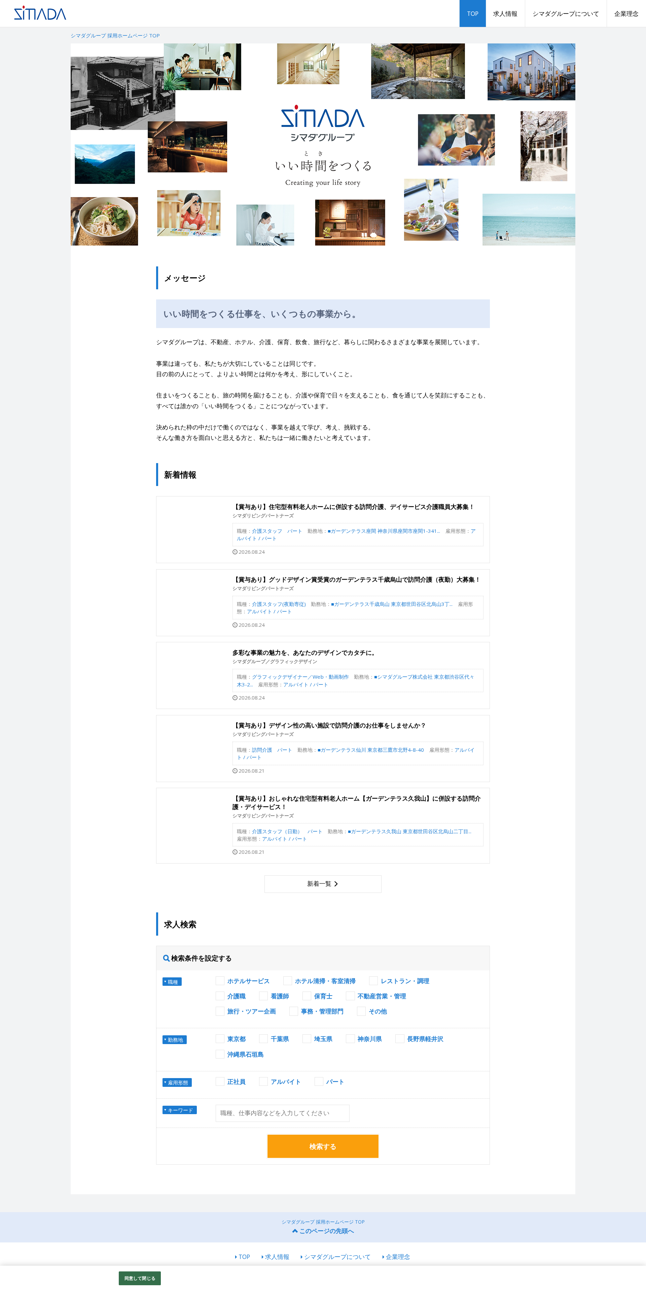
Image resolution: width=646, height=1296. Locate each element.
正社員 (236, 1081)
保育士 (323, 996)
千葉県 (280, 1039)
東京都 (236, 1039)
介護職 (236, 996)
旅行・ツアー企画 (251, 1011)
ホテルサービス (248, 981)
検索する (323, 1146)
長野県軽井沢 (425, 1039)
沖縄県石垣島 (245, 1054)
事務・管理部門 (322, 1011)
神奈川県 (370, 1039)
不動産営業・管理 (382, 996)
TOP (472, 13)
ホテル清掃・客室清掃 (325, 981)
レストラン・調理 (405, 981)
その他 (378, 1011)
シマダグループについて (566, 13)
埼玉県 (323, 1039)
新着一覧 (319, 883)
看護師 (280, 996)
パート (335, 1081)
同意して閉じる (139, 1278)
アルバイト (286, 1081)
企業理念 (626, 13)
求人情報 (505, 13)
